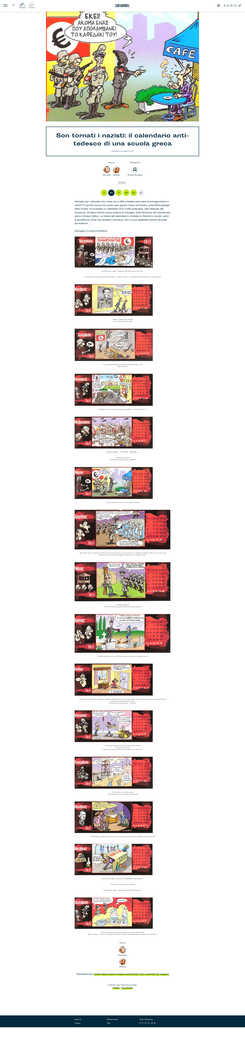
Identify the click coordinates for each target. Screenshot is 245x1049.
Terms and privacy (146, 1019)
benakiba (116, 175)
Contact (77, 1023)
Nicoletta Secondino (134, 175)
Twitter (116, 988)
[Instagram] (231, 5)
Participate (22, 7)
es (133, 192)
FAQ (108, 1023)
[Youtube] (235, 5)
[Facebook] (224, 5)
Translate (32, 7)
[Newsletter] (239, 5)
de (126, 192)
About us (78, 1019)
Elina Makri (107, 175)
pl (141, 192)
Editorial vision (112, 1019)
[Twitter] (227, 5)
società (122, 183)
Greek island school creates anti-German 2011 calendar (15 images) (131, 974)
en (111, 192)
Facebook (127, 988)
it (14, 5)
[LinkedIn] (155, 1023)
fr (119, 192)
